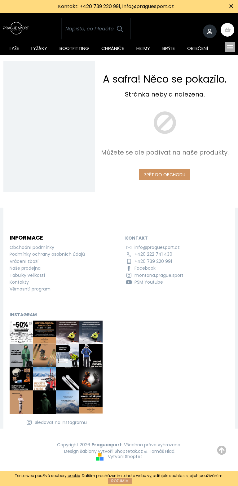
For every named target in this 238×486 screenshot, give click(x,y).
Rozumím (120, 481)
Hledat (119, 28)
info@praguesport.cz (157, 247)
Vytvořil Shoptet (125, 456)
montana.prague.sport (158, 275)
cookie (74, 475)
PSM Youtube (148, 282)
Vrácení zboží (24, 261)
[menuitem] (14, 47)
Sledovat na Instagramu (61, 422)
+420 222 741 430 (153, 254)
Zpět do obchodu (164, 175)
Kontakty (19, 282)
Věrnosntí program (30, 289)
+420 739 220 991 (153, 261)
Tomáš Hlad (161, 451)
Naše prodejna (25, 268)
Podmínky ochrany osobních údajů (47, 254)
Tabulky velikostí (27, 275)
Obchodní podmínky (32, 247)
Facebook (145, 268)
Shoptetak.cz (129, 451)
